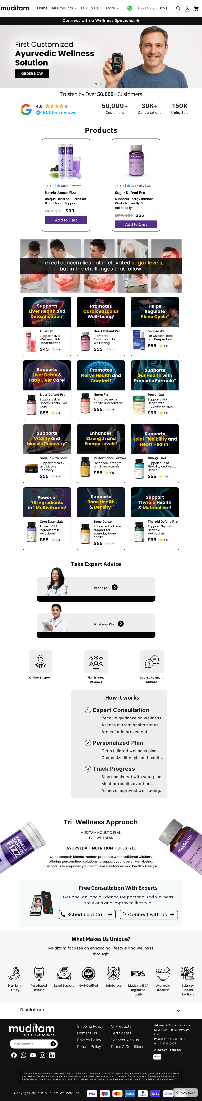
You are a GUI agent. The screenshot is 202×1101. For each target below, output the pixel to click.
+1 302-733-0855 (165, 1043)
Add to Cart (66, 220)
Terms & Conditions (127, 1046)
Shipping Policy (90, 1026)
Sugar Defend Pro (130, 192)
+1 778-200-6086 (174, 1038)
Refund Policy (89, 1046)
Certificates (120, 1033)
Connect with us (124, 1040)
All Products (120, 1026)
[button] (64, 8)
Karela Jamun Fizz (60, 192)
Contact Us (87, 1033)
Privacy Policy (89, 1040)
